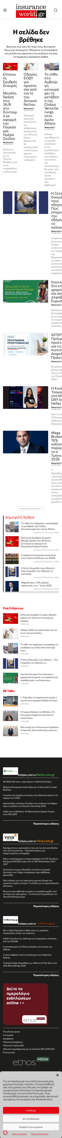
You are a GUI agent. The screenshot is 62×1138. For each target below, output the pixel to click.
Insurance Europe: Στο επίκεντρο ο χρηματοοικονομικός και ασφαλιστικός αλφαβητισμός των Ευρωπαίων (39, 677)
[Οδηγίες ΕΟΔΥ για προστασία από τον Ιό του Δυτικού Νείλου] (31, 66)
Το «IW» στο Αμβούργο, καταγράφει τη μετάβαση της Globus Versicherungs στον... (39, 647)
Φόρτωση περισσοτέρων (30, 508)
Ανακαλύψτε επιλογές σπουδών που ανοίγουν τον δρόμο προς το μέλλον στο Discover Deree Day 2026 (30, 804)
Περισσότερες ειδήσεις (46, 823)
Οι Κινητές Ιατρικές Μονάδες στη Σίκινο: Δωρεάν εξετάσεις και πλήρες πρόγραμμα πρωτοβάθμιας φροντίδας (26, 872)
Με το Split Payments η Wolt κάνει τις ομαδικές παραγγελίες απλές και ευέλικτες (25, 931)
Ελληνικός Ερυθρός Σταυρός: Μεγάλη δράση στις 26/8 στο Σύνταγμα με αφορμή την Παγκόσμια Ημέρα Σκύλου (10, 106)
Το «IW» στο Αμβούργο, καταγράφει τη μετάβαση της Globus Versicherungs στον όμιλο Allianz (51, 98)
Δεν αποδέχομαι (31, 1118)
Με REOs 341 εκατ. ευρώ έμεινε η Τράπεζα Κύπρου (27, 781)
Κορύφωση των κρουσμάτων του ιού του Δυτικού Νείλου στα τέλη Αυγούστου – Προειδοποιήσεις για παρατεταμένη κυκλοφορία (30, 851)
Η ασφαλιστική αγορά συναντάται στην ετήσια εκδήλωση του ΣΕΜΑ (38, 556)
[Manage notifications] (5, 1132)
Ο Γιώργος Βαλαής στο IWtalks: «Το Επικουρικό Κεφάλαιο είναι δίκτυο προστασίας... (37, 715)
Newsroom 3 (8, 142)
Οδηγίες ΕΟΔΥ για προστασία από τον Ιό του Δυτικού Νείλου (30, 89)
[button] (57, 1075)
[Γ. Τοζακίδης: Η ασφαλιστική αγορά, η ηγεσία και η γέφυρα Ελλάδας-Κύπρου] (10, 701)
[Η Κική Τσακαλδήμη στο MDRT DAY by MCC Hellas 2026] (25, 397)
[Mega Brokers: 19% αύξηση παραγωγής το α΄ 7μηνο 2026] (25, 442)
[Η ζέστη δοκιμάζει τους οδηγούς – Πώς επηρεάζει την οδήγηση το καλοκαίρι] (25, 202)
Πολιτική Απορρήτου (39, 1134)
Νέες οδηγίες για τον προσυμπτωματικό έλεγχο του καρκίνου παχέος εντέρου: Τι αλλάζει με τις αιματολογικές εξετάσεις (31, 883)
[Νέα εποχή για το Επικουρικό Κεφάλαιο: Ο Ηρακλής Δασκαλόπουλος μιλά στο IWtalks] (10, 731)
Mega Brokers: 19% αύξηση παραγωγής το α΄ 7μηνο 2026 (36, 584)
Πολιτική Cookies (19, 1134)
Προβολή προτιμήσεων (31, 1127)
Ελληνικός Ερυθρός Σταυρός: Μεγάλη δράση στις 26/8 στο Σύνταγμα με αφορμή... (38, 617)
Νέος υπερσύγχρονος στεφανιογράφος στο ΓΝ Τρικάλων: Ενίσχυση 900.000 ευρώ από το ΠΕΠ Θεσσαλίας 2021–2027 (30, 861)
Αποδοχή (31, 1110)
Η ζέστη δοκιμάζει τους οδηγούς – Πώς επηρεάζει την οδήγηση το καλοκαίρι (38, 571)
